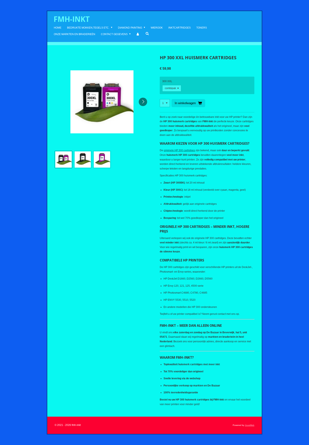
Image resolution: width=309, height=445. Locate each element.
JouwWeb (249, 425)
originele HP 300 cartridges (179, 150)
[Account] (138, 34)
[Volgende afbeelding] (143, 102)
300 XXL (167, 81)
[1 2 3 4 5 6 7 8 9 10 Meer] (165, 103)
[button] (63, 159)
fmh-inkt (72, 19)
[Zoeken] (147, 33)
